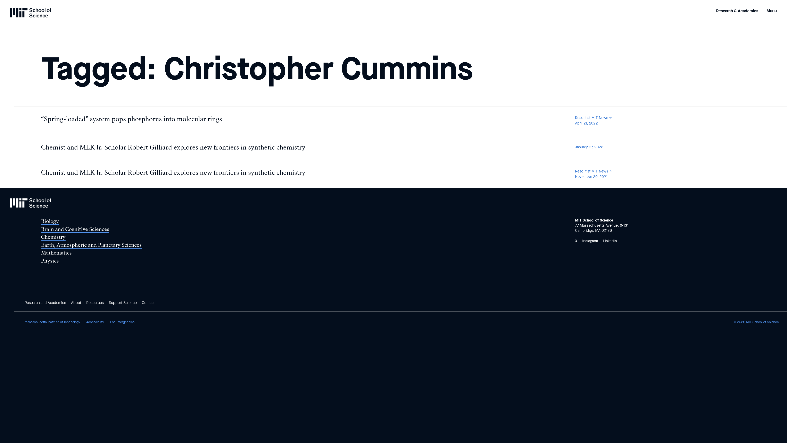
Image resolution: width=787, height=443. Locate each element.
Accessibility (95, 322)
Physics (50, 260)
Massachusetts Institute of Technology (52, 322)
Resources (95, 302)
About (76, 302)
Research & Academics (737, 11)
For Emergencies (122, 322)
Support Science (123, 302)
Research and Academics (45, 302)
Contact (148, 302)
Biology (50, 221)
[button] (771, 8)
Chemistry (53, 237)
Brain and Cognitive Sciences (75, 229)
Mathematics (56, 252)
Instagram (590, 241)
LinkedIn (610, 241)
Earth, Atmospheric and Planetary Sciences (91, 245)
